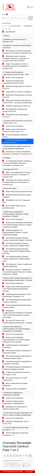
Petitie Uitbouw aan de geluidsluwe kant (18, 191)
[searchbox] (14, 18)
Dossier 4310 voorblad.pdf (14, 219)
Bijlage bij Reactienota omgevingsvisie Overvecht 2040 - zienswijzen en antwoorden (17, 101)
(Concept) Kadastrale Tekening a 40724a (14, 136)
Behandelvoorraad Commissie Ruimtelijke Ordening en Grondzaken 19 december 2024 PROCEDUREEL (15, 58)
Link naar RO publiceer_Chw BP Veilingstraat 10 (14, 379)
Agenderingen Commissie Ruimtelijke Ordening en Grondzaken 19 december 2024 (17, 52)
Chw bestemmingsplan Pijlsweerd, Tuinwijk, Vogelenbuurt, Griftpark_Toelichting (17, 239)
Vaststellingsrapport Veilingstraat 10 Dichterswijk (15, 346)
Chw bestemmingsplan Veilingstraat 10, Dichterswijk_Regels (17, 352)
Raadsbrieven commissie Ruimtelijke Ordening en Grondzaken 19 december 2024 (17, 153)
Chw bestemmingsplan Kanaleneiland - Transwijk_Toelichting (17, 301)
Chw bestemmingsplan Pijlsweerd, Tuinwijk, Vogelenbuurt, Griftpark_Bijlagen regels (16, 259)
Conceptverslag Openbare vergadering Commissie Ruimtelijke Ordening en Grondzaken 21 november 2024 (16, 163)
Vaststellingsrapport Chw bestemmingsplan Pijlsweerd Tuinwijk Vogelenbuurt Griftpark (14, 233)
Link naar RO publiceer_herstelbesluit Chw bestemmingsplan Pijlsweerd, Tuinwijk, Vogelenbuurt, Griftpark (17, 272)
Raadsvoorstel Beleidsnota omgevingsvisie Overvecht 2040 (13, 82)
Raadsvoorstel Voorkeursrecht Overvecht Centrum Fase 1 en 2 (14, 130)
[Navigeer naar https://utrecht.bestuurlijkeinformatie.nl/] (10, 7)
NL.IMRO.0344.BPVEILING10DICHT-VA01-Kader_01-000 (16, 373)
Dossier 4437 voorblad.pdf (14, 418)
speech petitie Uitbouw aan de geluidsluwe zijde (14, 207)
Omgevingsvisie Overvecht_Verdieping (18, 92)
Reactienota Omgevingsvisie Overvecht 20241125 (17, 96)
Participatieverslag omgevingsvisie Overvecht (15, 116)
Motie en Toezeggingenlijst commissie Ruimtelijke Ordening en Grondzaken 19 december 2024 (16, 175)
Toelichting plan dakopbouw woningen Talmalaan (16, 196)
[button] (30, 18)
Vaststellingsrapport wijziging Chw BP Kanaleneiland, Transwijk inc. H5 (16, 295)
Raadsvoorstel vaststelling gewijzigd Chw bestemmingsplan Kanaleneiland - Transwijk (16, 289)
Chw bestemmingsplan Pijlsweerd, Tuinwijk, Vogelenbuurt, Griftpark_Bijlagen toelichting (16, 251)
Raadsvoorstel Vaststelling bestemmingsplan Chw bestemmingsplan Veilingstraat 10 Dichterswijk (16, 340)
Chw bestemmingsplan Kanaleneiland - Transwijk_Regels (17, 306)
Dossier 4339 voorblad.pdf (14, 77)
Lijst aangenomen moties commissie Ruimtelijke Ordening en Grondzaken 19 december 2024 (16, 182)
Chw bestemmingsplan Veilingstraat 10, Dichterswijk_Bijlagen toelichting (17, 368)
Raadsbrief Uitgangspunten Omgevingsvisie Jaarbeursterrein (13, 402)
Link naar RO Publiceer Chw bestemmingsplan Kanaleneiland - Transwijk (17, 322)
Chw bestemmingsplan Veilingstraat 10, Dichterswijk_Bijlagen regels (17, 357)
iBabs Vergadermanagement (12, 471)
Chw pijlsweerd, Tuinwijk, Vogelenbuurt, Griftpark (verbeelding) (17, 265)
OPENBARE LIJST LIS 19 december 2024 (16, 201)
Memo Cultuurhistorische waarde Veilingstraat (14, 384)
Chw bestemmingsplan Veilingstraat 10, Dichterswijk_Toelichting (17, 363)
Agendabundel (10, 32)
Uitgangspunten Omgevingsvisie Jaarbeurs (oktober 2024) (14, 408)
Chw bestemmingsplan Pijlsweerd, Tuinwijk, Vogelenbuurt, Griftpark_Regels (15, 244)
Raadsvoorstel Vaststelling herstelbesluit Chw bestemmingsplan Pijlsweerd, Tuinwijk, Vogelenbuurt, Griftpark (17, 225)
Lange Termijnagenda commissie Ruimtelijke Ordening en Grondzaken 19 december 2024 (15, 66)
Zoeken (3, 14)
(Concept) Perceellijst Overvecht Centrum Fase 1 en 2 (14, 141)
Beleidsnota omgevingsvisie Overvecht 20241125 (16, 87)
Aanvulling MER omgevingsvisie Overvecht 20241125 (14, 110)
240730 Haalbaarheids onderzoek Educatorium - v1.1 (15, 434)
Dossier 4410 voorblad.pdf (14, 126)
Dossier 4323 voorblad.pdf (14, 334)
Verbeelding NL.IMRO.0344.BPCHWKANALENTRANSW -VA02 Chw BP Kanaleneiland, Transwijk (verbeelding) (17, 314)
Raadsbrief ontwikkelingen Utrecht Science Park (15, 422)
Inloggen (28, 471)
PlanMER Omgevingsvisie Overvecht (17, 106)
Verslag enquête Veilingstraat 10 (16, 389)
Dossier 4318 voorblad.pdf (14, 398)
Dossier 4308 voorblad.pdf (14, 283)
